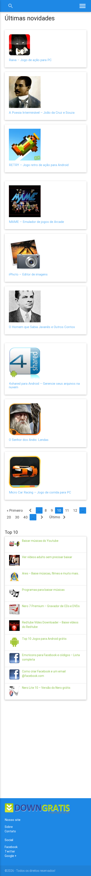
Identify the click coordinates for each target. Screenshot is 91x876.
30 (17, 517)
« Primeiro (15, 510)
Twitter (10, 851)
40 (25, 517)
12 (75, 510)
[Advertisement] (45, 748)
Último (58, 517)
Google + (11, 856)
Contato (10, 831)
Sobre (9, 827)
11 (67, 510)
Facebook (11, 847)
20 (9, 517)
